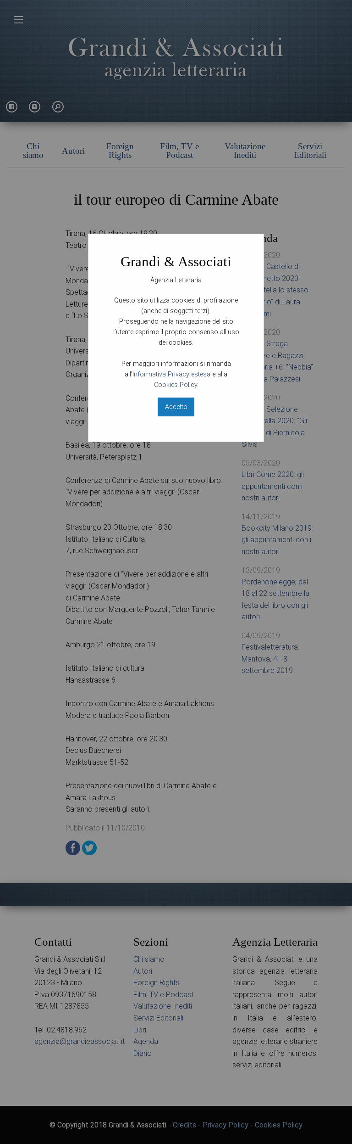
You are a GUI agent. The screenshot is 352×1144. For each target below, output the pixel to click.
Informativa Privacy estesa (171, 374)
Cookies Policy (175, 385)
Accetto (176, 407)
